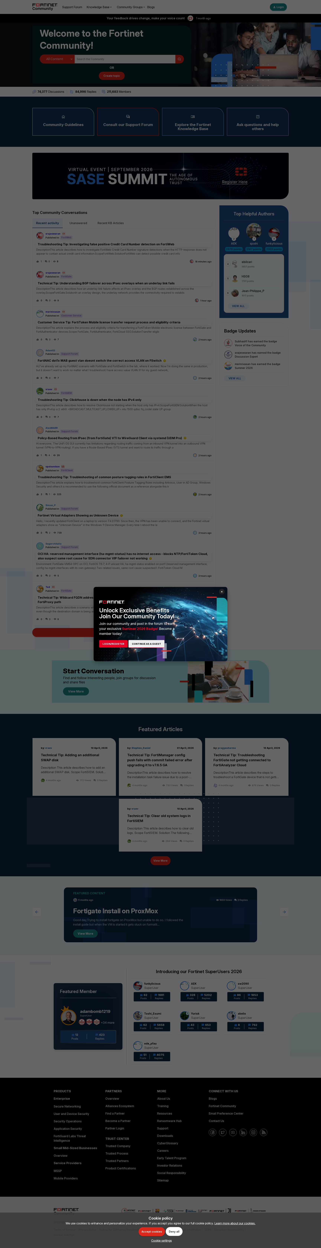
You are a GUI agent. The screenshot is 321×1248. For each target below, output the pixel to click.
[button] (160, 1240)
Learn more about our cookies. (234, 1223)
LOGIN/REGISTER (113, 643)
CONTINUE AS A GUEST (146, 643)
